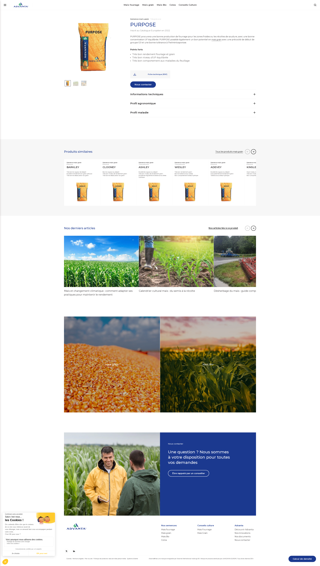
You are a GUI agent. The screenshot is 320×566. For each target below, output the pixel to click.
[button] (68, 83)
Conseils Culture (188, 5)
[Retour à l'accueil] (21, 5)
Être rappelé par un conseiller (188, 473)
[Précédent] (247, 151)
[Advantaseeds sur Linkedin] (74, 551)
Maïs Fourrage (204, 529)
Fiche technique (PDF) (157, 74)
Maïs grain (148, 5)
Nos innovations (242, 533)
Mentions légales (78, 558)
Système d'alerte (132, 558)
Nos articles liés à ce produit (223, 228)
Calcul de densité (302, 559)
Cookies (69, 558)
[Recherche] (315, 5)
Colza (173, 5)
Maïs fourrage (131, 5)
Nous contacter (143, 84)
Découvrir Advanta (244, 529)
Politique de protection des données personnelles (110, 558)
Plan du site (88, 558)
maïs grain (217, 39)
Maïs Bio (161, 5)
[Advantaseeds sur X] (66, 551)
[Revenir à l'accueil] (111, 530)
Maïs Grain (202, 533)
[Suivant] (253, 151)
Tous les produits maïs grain (229, 151)
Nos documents (242, 536)
